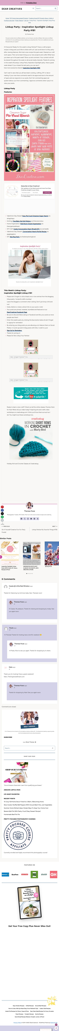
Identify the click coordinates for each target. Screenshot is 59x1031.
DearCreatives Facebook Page (17, 312)
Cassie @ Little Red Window (19, 586)
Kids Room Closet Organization (30, 224)
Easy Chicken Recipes (18, 1005)
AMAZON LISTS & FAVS (12, 790)
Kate (10, 667)
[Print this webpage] (2, 520)
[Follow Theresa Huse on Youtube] (31, 518)
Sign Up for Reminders (14, 330)
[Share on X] (2, 513)
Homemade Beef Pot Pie (12, 814)
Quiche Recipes (39, 1014)
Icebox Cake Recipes (45, 1008)
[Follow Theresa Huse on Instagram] (27, 518)
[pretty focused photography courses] (29, 835)
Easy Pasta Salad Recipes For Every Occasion (42, 1011)
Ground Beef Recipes (40, 1005)
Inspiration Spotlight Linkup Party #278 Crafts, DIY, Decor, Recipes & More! (9, 568)
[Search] (52, 748)
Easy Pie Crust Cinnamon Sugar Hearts (35, 216)
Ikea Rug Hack (15, 237)
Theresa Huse (30, 34)
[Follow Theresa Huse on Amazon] (37, 518)
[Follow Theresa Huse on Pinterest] (34, 518)
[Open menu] (33, 8)
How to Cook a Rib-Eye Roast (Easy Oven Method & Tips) (23, 1008)
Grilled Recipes (30, 1005)
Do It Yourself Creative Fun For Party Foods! (13, 529)
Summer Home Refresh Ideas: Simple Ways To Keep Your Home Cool (26, 808)
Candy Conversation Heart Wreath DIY (27, 229)
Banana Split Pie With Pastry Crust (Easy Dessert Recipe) (22, 811)
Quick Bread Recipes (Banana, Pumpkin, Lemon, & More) (29, 1017)
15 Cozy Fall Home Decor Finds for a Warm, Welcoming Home (24, 802)
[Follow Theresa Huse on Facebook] (21, 518)
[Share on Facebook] (2, 510)
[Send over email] (2, 516)
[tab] (26, 573)
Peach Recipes (19, 1014)
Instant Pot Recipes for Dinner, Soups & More (17, 1011)
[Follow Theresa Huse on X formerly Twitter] (24, 518)
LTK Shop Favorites (11, 794)
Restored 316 (53, 1022)
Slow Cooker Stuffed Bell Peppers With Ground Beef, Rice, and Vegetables (28, 805)
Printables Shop (31, 3)
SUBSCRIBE (8, 737)
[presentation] (10, 553)
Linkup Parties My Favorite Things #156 (44, 528)
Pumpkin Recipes (29, 1014)
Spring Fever (48, 566)
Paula (11, 628)
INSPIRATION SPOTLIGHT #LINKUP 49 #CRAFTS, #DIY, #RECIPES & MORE (31, 568)
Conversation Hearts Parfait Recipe (34, 231)
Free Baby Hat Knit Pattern (22, 221)
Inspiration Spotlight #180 (31, 68)
